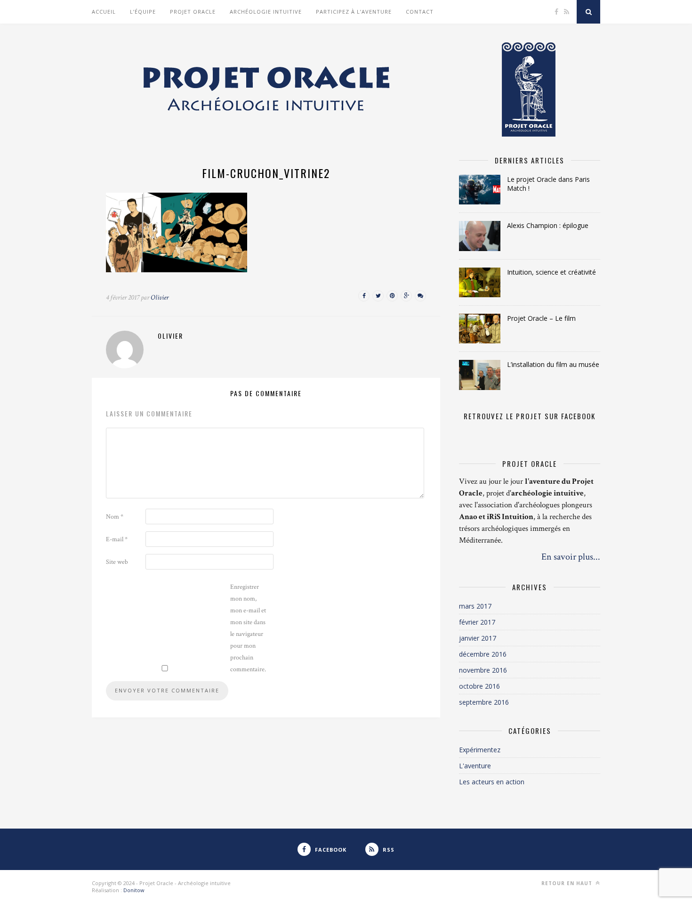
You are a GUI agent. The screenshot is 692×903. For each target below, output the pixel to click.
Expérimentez (479, 749)
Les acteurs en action (491, 781)
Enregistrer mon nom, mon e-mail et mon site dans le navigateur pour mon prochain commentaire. (248, 628)
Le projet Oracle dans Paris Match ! (548, 184)
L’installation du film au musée (553, 364)
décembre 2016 (483, 654)
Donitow (134, 890)
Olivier (160, 297)
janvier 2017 (477, 638)
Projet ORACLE (193, 11)
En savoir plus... (570, 557)
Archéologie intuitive (266, 11)
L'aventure (475, 765)
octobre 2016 (479, 686)
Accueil (104, 11)
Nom (114, 517)
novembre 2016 (483, 670)
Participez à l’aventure (354, 11)
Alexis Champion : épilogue (547, 225)
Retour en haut (567, 883)
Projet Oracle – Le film (541, 318)
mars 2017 (475, 606)
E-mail (117, 539)
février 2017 (477, 622)
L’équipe (143, 11)
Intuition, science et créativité (551, 272)
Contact (420, 11)
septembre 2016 (484, 702)
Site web (117, 562)
